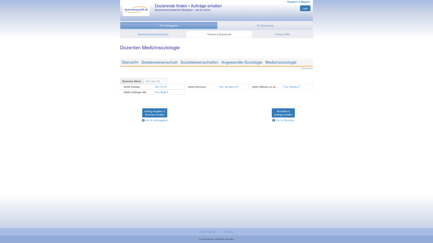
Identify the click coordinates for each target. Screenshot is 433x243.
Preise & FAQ (282, 34)
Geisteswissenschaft (159, 62)
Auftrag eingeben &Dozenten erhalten (154, 113)
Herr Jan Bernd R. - (216, 86)
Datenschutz (228, 232)
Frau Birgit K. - (152, 92)
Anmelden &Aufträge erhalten (283, 113)
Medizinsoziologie (281, 62)
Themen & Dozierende (219, 34)
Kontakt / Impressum (208, 232)
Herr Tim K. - (152, 86)
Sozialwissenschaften (199, 62)
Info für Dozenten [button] (284, 120)
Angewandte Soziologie (241, 62)
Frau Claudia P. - (281, 86)
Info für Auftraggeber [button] (156, 120)
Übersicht (129, 62)
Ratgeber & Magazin (298, 1)
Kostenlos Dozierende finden (153, 34)
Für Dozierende (265, 25)
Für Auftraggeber (169, 25)
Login (305, 8)
